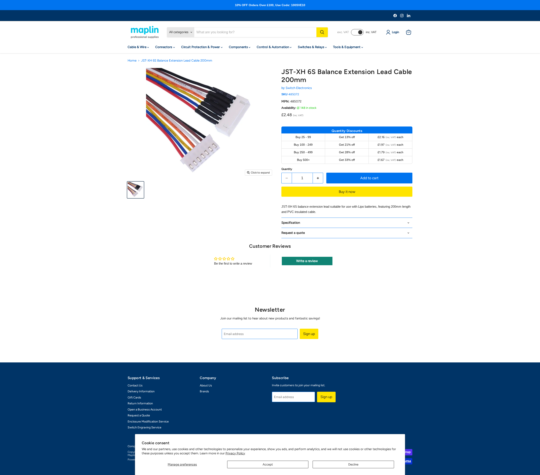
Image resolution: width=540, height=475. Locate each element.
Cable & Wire (137, 47)
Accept (268, 464)
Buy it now (347, 192)
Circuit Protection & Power (201, 47)
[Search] (322, 32)
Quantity (286, 169)
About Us (206, 385)
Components (239, 47)
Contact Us (135, 385)
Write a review (307, 261)
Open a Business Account (145, 409)
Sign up (309, 334)
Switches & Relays (311, 47)
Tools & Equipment (347, 47)
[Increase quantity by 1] (318, 178)
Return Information (140, 403)
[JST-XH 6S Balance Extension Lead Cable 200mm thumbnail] (135, 190)
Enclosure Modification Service (148, 421)
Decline (353, 464)
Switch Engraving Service (144, 427)
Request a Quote (139, 415)
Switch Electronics (299, 88)
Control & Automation (273, 47)
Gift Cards (134, 397)
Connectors (164, 47)
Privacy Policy (235, 453)
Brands (204, 391)
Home (132, 60)
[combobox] (255, 32)
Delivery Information (141, 391)
